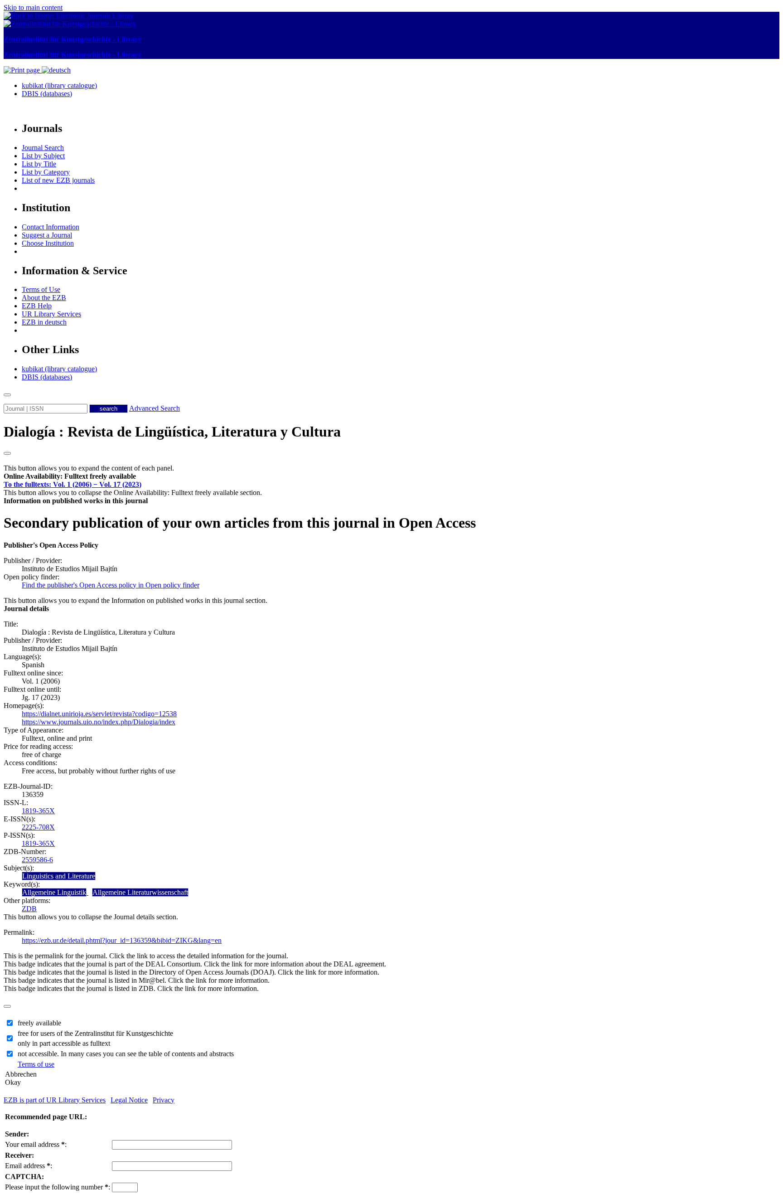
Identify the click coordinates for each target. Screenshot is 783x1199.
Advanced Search (154, 408)
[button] (70, 476)
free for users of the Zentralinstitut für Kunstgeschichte (95, 1033)
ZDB (29, 909)
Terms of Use (41, 289)
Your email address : (36, 1144)
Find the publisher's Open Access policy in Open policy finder (110, 585)
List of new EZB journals (58, 180)
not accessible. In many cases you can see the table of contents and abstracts (126, 1054)
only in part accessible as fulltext (64, 1043)
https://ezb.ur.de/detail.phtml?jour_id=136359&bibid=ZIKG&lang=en (122, 940)
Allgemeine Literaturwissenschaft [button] (140, 892)
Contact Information (50, 227)
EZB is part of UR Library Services (55, 1100)
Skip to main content (33, 7)
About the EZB (44, 297)
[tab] (391, 476)
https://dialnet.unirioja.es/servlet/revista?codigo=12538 (99, 714)
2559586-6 (37, 860)
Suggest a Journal (47, 235)
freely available (39, 1023)
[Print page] (23, 70)
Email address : (28, 1166)
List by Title (39, 164)
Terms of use (36, 1064)
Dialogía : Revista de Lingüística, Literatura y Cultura (172, 431)
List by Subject (43, 156)
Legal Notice (129, 1100)
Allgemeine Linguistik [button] (54, 892)
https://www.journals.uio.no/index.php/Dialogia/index (98, 722)
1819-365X (38, 811)
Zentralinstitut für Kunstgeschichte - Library (72, 39)
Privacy (163, 1100)
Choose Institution (48, 243)
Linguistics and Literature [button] (58, 876)
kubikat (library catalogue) (59, 85)
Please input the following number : (57, 1187)
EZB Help (37, 306)
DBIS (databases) (47, 93)
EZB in (44, 322)
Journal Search (43, 147)
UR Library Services (51, 314)
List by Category (46, 172)
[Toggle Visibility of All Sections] (7, 453)
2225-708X (38, 827)
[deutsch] (56, 70)
